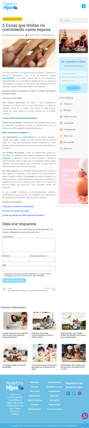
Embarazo (68, 104)
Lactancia (34, 404)
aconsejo (30, 176)
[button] (84, 6)
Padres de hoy (54, 382)
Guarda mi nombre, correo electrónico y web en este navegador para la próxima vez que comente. (27, 275)
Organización (70, 129)
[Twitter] (74, 393)
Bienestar (68, 136)
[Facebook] (68, 393)
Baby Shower (34, 396)
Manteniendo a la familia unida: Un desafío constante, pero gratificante (73, 335)
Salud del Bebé (34, 409)
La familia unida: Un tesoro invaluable (14, 366)
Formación (68, 123)
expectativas (28, 137)
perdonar (6, 158)
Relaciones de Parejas (12, 19)
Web (4, 265)
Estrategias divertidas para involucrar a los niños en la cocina (73, 367)
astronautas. (71, 425)
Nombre (6, 256)
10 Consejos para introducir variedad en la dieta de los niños (44, 367)
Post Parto (35, 391)
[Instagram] (79, 393)
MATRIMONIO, (8, 78)
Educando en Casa (54, 387)
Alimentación (54, 404)
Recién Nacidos (34, 400)
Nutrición (68, 149)
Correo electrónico (38, 256)
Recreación (69, 142)
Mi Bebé (67, 110)
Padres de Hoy (70, 117)
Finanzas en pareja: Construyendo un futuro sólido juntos (42, 335)
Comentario (8, 237)
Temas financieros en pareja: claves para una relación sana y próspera (15, 335)
